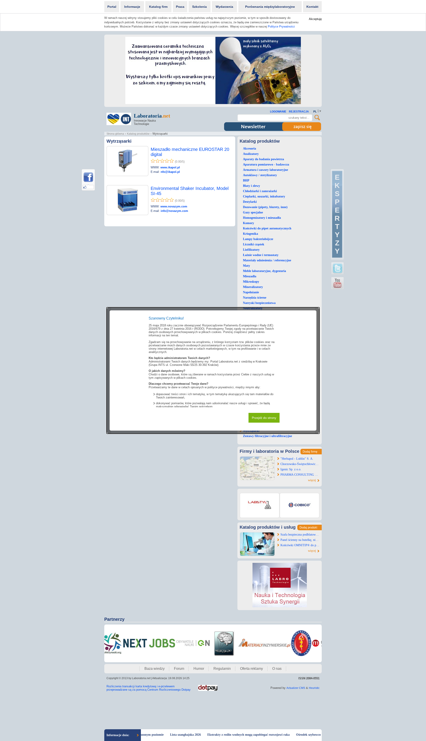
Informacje (132, 6)
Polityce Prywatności (281, 26)
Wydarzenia (224, 6)
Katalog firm (158, 6)
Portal (111, 6)
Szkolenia (199, 6)
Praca (180, 6)
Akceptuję (315, 19)
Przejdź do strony (264, 418)
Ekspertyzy (337, 214)
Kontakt (312, 6)
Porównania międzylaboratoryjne (270, 6)
